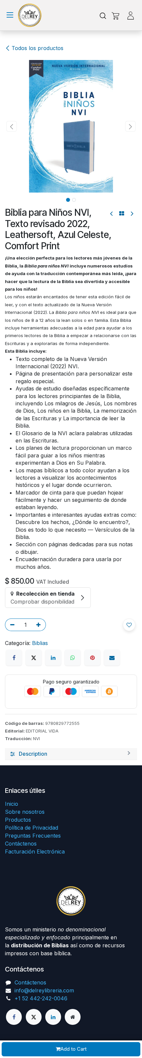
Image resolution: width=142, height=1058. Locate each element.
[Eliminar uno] (11, 624)
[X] (34, 658)
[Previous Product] (111, 213)
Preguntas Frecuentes (33, 835)
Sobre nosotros (25, 811)
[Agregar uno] (39, 624)
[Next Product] (131, 213)
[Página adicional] (73, 1017)
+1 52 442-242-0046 (41, 998)
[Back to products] (121, 213)
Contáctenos (21, 843)
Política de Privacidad (31, 827)
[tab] (71, 754)
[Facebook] (14, 658)
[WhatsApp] (73, 658)
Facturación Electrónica (35, 851)
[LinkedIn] (53, 658)
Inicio (11, 803)
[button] (11, 126)
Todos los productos (37, 48)
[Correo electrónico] (112, 658)
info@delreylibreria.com (44, 990)
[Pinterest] (92, 658)
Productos (18, 819)
